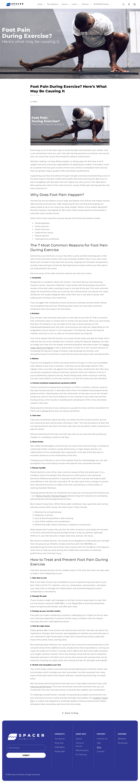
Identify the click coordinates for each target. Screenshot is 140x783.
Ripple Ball (60, 751)
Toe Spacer (60, 739)
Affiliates (122, 739)
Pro (31, 701)
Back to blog (71, 713)
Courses (100, 751)
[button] (40, 4)
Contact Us (102, 739)
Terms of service (80, 744)
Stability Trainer (100, 698)
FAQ (99, 743)
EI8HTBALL (60, 747)
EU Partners (81, 755)
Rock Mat (59, 743)
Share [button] (34, 102)
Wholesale (123, 743)
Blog (99, 747)
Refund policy (82, 750)
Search (79, 739)
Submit (26, 755)
